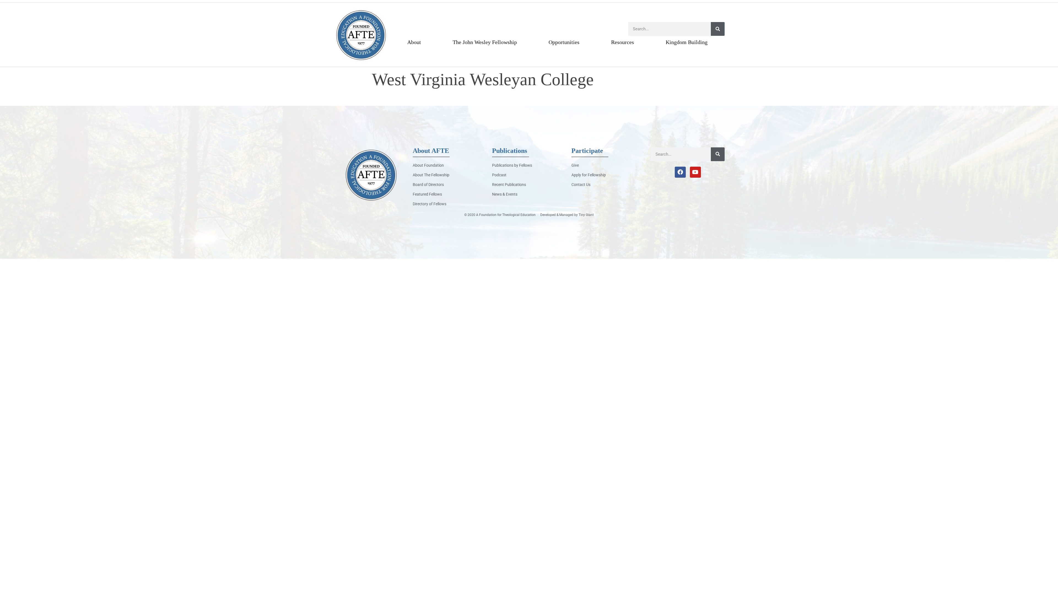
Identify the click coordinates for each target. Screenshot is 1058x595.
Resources (622, 42)
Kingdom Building (687, 42)
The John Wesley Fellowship (485, 42)
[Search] (718, 29)
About (414, 42)
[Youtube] (695, 172)
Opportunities (564, 42)
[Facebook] (680, 172)
